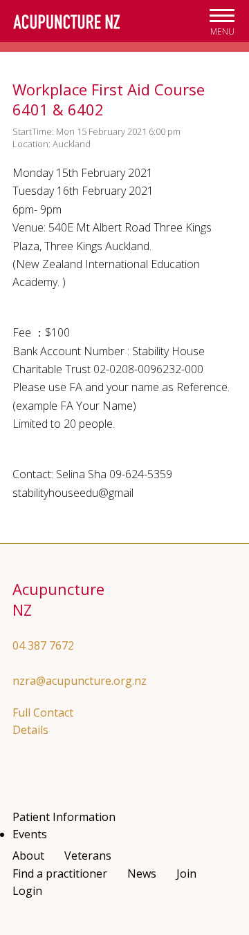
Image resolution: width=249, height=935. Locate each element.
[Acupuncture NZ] (66, 22)
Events (29, 834)
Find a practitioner (59, 873)
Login (27, 890)
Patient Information (64, 816)
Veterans (87, 855)
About (28, 855)
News (141, 873)
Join (186, 873)
